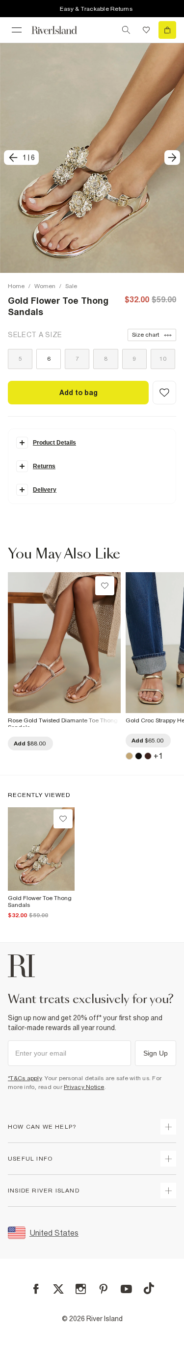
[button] (92, 158)
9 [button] (134, 358)
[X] (58, 1289)
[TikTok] (149, 1288)
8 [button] (105, 358)
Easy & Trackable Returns (91, 8)
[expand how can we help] (168, 1127)
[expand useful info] (168, 1159)
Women (44, 286)
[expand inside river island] (168, 1190)
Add (30, 743)
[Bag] (167, 30)
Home (16, 286)
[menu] (17, 30)
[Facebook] (36, 1289)
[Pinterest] (103, 1289)
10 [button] (162, 358)
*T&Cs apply (25, 1078)
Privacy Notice (84, 1087)
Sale (71, 286)
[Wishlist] (146, 30)
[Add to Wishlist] (164, 392)
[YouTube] (126, 1289)
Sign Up (155, 1053)
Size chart (145, 334)
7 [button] (77, 358)
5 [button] (20, 358)
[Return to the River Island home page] (60, 30)
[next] (172, 157)
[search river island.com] (126, 30)
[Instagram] (80, 1289)
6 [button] (49, 358)
